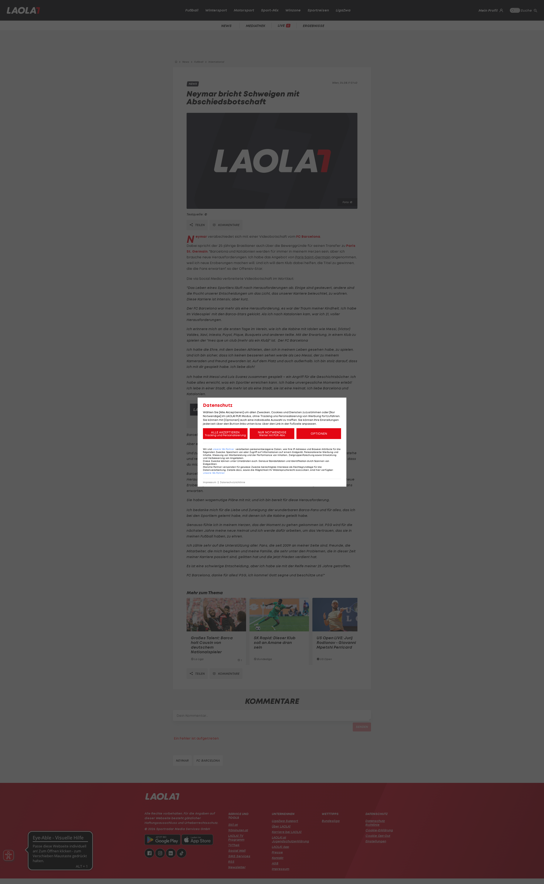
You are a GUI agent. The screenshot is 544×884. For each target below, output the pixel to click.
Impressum (209, 482)
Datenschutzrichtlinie (232, 482)
